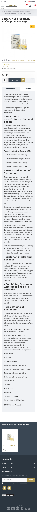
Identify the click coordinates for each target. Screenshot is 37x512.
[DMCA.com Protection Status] (8, 495)
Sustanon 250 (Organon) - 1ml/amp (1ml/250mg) (10, 446)
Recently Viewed (9, 425)
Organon (9, 67)
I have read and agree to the (15, 483)
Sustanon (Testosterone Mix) (22, 11)
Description (11, 89)
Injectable (8, 11)
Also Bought (23, 425)
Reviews (28, 89)
